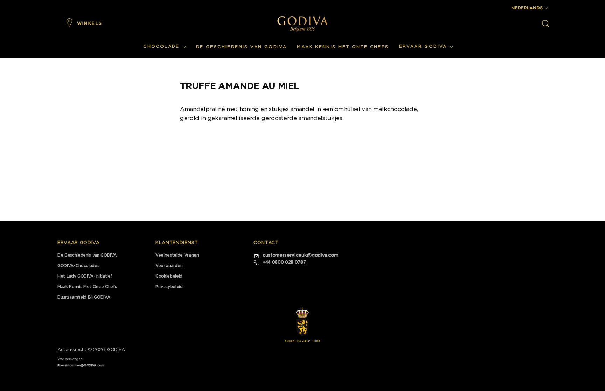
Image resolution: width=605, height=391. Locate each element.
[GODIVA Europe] (302, 23)
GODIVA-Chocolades (78, 266)
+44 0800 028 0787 (284, 262)
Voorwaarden (168, 266)
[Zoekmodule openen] (545, 23)
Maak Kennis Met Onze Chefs (87, 287)
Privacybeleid (169, 287)
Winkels (90, 23)
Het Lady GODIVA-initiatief (84, 276)
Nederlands (527, 8)
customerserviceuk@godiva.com (300, 255)
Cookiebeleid (168, 276)
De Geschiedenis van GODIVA (87, 255)
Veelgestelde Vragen (177, 255)
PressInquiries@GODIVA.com (80, 365)
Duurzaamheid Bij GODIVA (83, 297)
